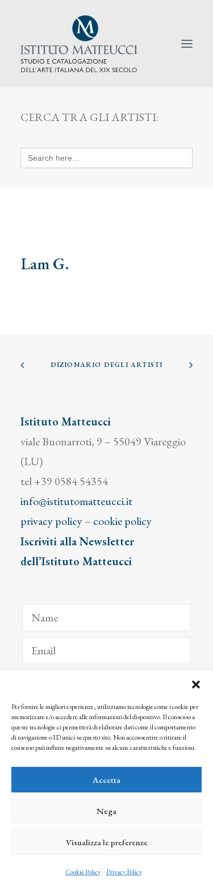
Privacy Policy (124, 872)
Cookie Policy (83, 872)
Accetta (106, 779)
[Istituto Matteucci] (78, 43)
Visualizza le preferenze (107, 842)
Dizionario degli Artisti (107, 364)
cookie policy (122, 521)
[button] (196, 684)
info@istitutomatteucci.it (76, 501)
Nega (106, 810)
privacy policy (51, 521)
